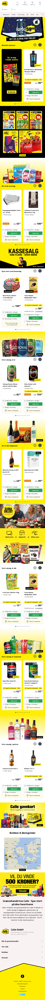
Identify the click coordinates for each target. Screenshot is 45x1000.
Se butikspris (38, 311)
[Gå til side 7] (27, 103)
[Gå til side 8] (28, 103)
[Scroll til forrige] (3, 29)
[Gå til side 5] (23, 103)
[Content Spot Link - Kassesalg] (22, 257)
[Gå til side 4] (21, 103)
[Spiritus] (22, 727)
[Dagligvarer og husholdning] (22, 170)
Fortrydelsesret (22, 991)
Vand (32, 14)
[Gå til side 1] (20, 40)
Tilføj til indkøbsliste (34, 99)
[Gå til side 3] (24, 40)
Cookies (22, 989)
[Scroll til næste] (41, 14)
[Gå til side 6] (25, 103)
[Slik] (22, 552)
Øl (27, 14)
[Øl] (22, 344)
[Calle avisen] (22, 132)
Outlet (13, 14)
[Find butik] (22, 853)
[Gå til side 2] (22, 40)
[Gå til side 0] (15, 103)
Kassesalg (21, 14)
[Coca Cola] (22, 641)
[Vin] (22, 430)
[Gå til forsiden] (5, 3)
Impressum (22, 986)
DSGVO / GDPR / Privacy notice (22, 981)
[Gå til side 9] (30, 103)
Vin (37, 14)
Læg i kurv (35, 92)
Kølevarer (6, 14)
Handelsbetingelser (22, 984)
